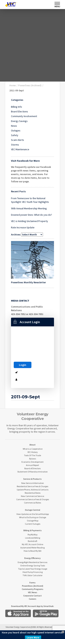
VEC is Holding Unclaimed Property (29, 221)
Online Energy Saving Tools (32, 565)
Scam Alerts (17, 140)
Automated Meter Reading (32, 547)
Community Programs (32, 589)
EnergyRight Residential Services (32, 562)
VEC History (32, 452)
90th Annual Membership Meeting (29, 208)
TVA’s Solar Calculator (32, 575)
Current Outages (32, 523)
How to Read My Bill (32, 550)
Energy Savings (19, 121)
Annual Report (32, 465)
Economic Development (32, 461)
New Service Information (32, 483)
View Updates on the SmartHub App (32, 514)
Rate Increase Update (22, 227)
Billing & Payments (32, 530)
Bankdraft (32, 541)
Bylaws (32, 458)
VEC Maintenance (20, 149)
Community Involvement (24, 116)
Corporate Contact (32, 595)
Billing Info (16, 106)
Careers (32, 598)
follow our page (20, 181)
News (14, 125)
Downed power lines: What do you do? (31, 214)
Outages (15, 130)
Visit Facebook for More (25, 160)
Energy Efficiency (32, 558)
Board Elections (19, 111)
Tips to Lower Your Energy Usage (32, 568)
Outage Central (32, 510)
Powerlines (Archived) (32, 585)
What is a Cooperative (32, 448)
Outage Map (32, 520)
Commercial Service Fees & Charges (32, 499)
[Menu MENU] (57, 3)
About (32, 444)
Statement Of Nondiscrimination (32, 471)
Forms (32, 582)
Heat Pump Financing (33, 572)
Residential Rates (32, 492)
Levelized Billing (32, 537)
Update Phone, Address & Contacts (32, 489)
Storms (15, 144)
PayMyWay (33, 534)
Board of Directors (32, 468)
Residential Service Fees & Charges (32, 486)
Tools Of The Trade (32, 455)
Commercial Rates (32, 502)
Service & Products (32, 479)
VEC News (32, 592)
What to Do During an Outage (32, 517)
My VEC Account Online (32, 544)
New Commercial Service (32, 496)
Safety (14, 135)
